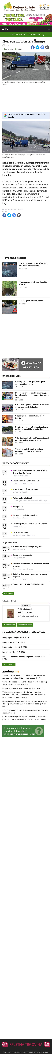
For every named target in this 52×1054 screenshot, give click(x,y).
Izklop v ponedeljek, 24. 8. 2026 (16, 637)
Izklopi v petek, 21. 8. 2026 (13, 642)
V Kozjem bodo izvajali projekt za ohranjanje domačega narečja (29, 450)
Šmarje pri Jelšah (17, 209)
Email (47, 47)
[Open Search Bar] (48, 29)
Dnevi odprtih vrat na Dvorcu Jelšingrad (30, 524)
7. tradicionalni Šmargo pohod (25, 489)
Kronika (7, 209)
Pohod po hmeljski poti (22, 498)
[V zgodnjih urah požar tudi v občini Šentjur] (7, 419)
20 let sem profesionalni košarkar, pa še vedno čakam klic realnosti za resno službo (32, 395)
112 (6, 212)
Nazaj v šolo (18, 507)
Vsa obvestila (9, 664)
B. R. (7, 46)
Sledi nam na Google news (42, 47)
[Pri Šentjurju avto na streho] (9, 313)
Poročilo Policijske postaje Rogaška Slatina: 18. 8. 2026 (23, 658)
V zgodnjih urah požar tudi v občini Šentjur (30, 417)
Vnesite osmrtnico (25, 625)
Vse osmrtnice (9, 625)
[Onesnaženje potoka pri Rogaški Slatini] (9, 295)
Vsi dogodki (8, 593)
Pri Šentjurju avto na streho (31, 300)
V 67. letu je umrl (25, 609)
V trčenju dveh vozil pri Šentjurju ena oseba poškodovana (33, 264)
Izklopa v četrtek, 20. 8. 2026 (14, 647)
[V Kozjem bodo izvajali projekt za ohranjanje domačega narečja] (7, 452)
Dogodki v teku (10, 542)
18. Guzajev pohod (20, 532)
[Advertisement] (26, 98)
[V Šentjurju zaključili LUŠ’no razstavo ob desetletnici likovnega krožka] (7, 441)
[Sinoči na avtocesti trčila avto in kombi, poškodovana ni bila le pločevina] (7, 430)
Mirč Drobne (25, 612)
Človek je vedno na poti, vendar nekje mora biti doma (23, 688)
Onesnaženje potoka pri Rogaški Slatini (33, 283)
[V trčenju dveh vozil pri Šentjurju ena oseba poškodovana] (9, 276)
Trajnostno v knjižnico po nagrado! (27, 546)
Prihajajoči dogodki (15, 463)
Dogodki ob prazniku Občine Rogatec (29, 584)
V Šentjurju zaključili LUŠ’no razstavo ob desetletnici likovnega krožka (32, 439)
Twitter (37, 47)
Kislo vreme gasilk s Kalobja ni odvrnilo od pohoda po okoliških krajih (32, 406)
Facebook (33, 47)
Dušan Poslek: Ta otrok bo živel (26, 481)
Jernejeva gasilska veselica (25, 515)
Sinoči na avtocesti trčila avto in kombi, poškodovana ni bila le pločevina (32, 428)
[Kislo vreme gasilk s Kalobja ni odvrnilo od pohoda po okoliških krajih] (7, 408)
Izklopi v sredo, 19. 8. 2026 (13, 652)
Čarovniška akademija (22, 555)
